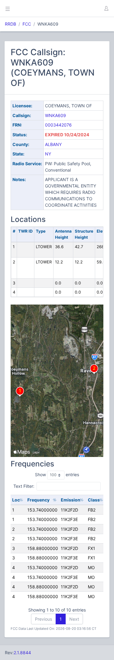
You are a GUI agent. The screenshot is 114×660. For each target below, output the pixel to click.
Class (94, 499)
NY (48, 153)
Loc (16, 499)
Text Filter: (23, 485)
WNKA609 (55, 115)
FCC (26, 24)
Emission (70, 499)
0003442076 (58, 124)
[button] (106, 8)
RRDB (10, 24)
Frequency (38, 499)
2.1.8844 (22, 652)
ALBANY (53, 144)
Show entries (57, 474)
